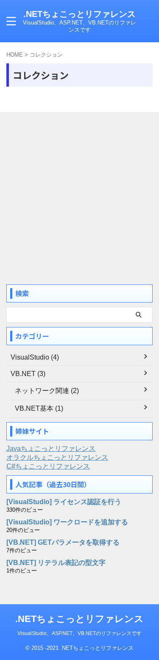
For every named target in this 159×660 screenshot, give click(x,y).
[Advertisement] (79, 199)
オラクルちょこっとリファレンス (57, 457)
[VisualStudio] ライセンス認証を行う (63, 501)
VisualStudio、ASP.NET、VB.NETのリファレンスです (79, 633)
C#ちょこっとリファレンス (48, 466)
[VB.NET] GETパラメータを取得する (63, 542)
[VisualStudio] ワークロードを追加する (67, 522)
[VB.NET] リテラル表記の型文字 (56, 562)
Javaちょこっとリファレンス (50, 448)
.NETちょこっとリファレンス (79, 14)
